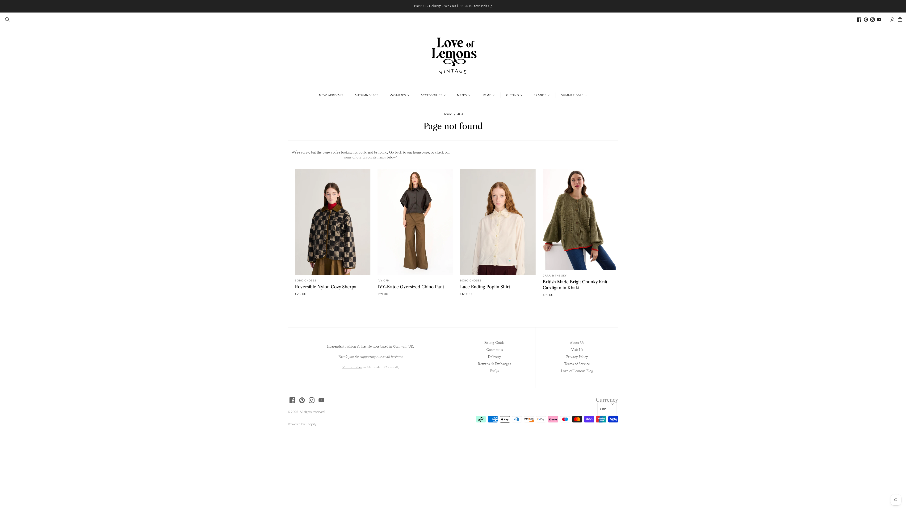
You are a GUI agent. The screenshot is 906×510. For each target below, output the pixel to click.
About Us (577, 342)
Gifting (512, 95)
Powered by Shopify (302, 424)
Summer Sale (572, 95)
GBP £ (604, 409)
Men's (462, 95)
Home (486, 95)
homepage (421, 152)
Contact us (494, 350)
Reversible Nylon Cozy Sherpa (326, 286)
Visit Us (577, 350)
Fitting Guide (494, 342)
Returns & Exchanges (494, 364)
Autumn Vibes (366, 95)
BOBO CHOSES (305, 280)
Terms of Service (577, 364)
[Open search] (7, 19)
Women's (398, 95)
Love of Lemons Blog (577, 371)
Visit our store (352, 367)
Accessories (431, 95)
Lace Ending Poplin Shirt (485, 286)
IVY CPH (383, 280)
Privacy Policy (577, 357)
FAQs (494, 371)
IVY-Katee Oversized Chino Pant (411, 286)
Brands (540, 95)
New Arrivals (331, 95)
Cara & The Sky (555, 275)
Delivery (494, 357)
